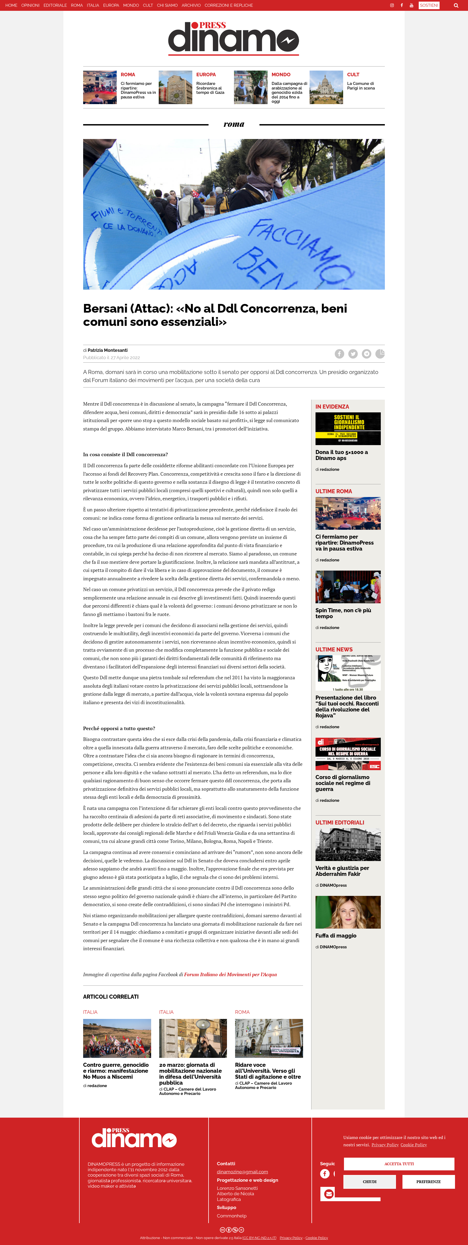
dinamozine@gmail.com (242, 1171)
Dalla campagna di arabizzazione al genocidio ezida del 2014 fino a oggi (289, 92)
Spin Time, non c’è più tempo (343, 613)
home (11, 5)
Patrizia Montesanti (108, 350)
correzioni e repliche (229, 5)
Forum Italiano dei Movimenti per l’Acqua (230, 974)
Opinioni (30, 5)
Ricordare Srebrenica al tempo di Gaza (210, 88)
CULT (148, 5)
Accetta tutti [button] (399, 1163)
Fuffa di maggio (336, 935)
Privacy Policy (291, 1238)
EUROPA (111, 5)
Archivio (191, 5)
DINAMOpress (333, 885)
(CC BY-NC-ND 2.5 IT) (259, 1238)
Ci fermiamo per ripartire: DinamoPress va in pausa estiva (138, 90)
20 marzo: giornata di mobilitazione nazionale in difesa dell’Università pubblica (190, 1074)
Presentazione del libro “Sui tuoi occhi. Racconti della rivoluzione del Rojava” (347, 706)
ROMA (77, 5)
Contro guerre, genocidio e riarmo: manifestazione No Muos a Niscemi (116, 1071)
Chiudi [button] (369, 1181)
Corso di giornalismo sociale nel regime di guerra (343, 783)
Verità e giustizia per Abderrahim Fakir (342, 871)
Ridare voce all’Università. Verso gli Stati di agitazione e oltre (268, 1071)
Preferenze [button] (429, 1181)
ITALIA (93, 5)
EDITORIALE (55, 5)
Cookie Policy (317, 1238)
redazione (97, 1085)
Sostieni (429, 5)
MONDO (131, 5)
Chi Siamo (167, 5)
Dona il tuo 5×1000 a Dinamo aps (342, 455)
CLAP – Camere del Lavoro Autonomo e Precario (187, 1091)
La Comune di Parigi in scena (361, 86)
